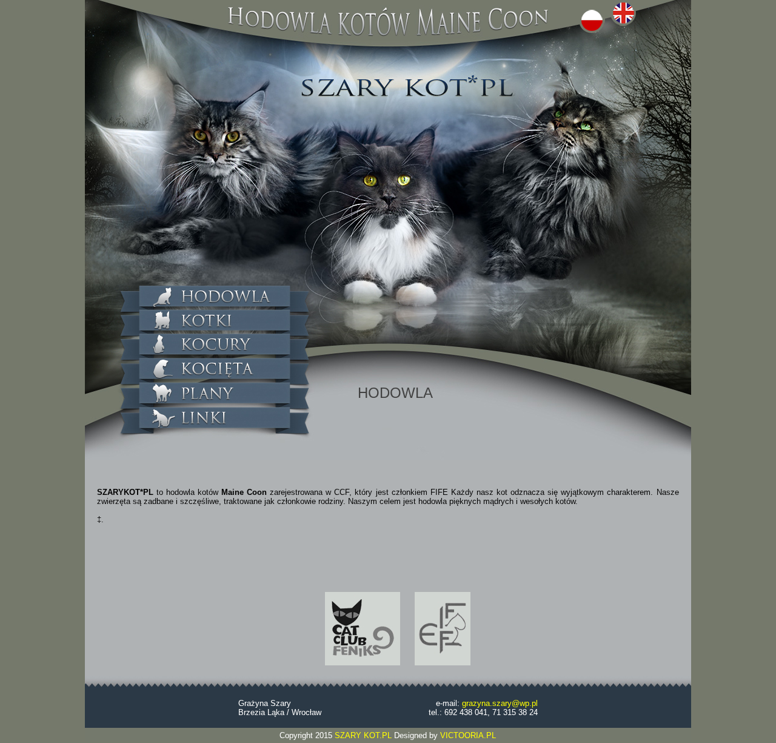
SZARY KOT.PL (364, 735)
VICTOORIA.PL (468, 735)
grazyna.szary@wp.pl (500, 703)
